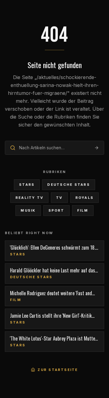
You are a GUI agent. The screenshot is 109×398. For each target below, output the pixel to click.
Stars (27, 184)
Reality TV (29, 198)
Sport (56, 210)
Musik (28, 210)
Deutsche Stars (68, 184)
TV (59, 198)
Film (82, 210)
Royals (84, 198)
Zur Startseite (58, 370)
